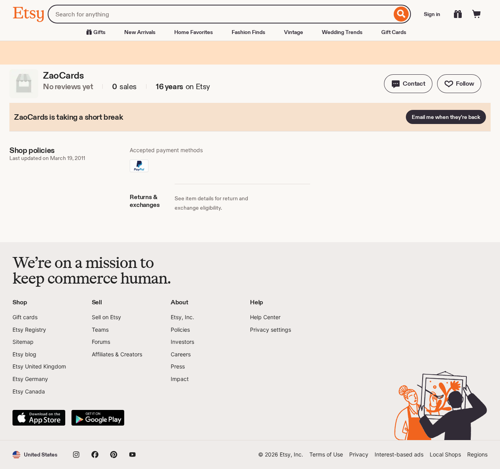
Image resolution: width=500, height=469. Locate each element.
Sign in (432, 14)
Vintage (293, 32)
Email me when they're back (446, 117)
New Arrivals (139, 32)
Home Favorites (193, 32)
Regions (477, 454)
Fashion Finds (248, 32)
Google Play (97, 418)
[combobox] (220, 14)
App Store (38, 418)
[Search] (401, 14)
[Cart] (476, 14)
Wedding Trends (342, 32)
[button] (408, 83)
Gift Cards (393, 32)
